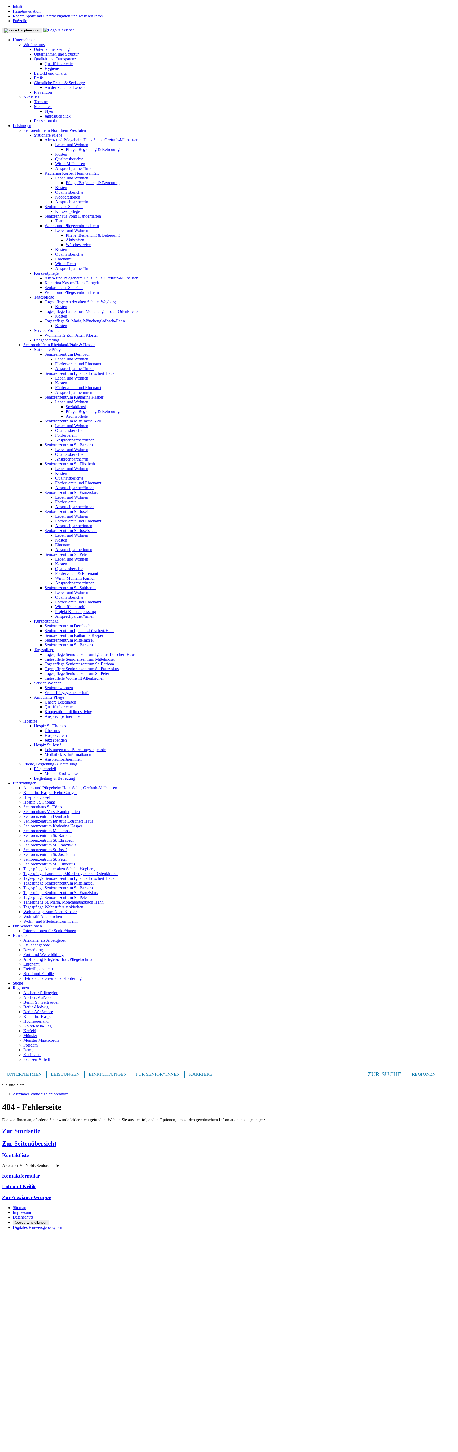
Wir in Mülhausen (70, 163)
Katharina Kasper (38, 1016)
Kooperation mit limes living (68, 711)
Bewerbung (33, 950)
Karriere (20, 935)
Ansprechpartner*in (71, 202)
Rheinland (32, 1054)
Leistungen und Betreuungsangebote (75, 749)
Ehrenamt (63, 259)
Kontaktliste (15, 1155)
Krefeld (29, 1031)
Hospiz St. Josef (47, 745)
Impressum (22, 1212)
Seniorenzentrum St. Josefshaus (71, 530)
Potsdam (30, 1045)
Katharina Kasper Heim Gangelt (72, 173)
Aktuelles (31, 97)
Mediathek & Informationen (68, 754)
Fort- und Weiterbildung (43, 954)
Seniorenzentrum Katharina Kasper (74, 397)
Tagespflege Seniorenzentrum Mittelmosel (80, 659)
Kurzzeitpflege (67, 211)
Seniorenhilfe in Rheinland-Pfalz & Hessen (59, 344)
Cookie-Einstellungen (31, 1222)
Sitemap (19, 1207)
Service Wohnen (47, 330)
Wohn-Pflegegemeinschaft (67, 692)
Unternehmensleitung (52, 49)
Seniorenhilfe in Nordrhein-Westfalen (54, 130)
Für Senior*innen (27, 926)
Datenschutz (23, 1217)
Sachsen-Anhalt (36, 1059)
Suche (18, 983)
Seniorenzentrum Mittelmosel (69, 640)
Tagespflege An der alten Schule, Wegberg (80, 302)
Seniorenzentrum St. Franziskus (71, 492)
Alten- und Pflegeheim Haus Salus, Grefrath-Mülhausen (91, 140)
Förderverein (66, 435)
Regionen (21, 988)
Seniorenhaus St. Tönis (64, 206)
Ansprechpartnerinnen (73, 392)
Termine (41, 102)
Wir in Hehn (65, 263)
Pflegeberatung (46, 340)
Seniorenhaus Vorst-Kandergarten (73, 216)
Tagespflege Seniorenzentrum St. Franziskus (82, 668)
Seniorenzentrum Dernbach (67, 354)
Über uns (52, 730)
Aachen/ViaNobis (38, 997)
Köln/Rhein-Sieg (37, 1026)
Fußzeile (20, 21)
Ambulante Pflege (49, 697)
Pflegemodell (45, 768)
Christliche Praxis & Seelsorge (59, 82)
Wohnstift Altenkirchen (42, 916)
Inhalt (17, 6)
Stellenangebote (36, 945)
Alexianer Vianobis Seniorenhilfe (40, 1094)
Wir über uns (34, 44)
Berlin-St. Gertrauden (41, 1002)
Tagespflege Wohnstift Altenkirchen (74, 678)
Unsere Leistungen (60, 702)
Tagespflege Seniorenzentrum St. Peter (77, 673)
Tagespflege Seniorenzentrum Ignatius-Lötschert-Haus (90, 654)
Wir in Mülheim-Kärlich (75, 578)
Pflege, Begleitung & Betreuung (93, 149)
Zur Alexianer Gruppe (26, 1197)
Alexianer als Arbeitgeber (44, 940)
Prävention (43, 92)
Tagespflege (44, 297)
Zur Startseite (21, 1131)
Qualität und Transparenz (55, 59)
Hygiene (52, 68)
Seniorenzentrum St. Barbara (69, 445)
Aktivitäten (75, 240)
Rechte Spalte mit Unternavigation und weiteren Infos (58, 16)
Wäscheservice (78, 244)
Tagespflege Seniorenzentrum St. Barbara (79, 664)
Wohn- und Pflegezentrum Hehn (72, 225)
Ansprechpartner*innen (74, 168)
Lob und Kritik (19, 1186)
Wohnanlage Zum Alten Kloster (71, 335)
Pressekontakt (45, 121)
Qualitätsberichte (59, 63)
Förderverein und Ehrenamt (78, 364)
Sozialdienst (76, 406)
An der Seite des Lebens (65, 87)
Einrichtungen (24, 783)
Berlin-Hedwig (36, 1007)
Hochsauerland (36, 1021)
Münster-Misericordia (41, 1040)
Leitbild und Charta (50, 73)
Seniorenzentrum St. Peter (66, 554)
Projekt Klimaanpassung (75, 611)
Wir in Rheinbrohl (70, 607)
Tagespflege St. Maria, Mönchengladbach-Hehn (85, 321)
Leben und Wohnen (71, 144)
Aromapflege (77, 416)
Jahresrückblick (58, 116)
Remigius (31, 1050)
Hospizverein (56, 735)
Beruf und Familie (38, 973)
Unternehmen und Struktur (56, 54)
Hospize (30, 721)
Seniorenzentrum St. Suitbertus (70, 587)
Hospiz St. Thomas (50, 726)
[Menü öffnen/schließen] (22, 30)
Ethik (38, 78)
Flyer (49, 111)
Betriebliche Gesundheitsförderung (52, 978)
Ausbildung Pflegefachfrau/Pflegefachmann (59, 959)
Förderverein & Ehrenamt (76, 573)
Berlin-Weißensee (38, 1011)
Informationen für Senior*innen (49, 930)
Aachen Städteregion (40, 992)
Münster (30, 1035)
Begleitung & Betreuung (54, 778)
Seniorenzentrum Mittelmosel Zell (73, 421)
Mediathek (43, 106)
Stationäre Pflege (48, 135)
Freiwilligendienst (38, 969)
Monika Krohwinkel (62, 773)
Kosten (61, 154)
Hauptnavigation (27, 11)
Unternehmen (24, 40)
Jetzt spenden (56, 740)
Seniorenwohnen (59, 688)
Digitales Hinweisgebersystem (38, 1227)
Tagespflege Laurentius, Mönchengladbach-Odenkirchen (92, 311)
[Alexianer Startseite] (58, 30)
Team (59, 221)
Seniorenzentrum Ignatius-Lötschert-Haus (79, 373)
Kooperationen (67, 197)
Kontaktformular (21, 1176)
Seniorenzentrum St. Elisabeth (70, 464)
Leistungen (22, 125)
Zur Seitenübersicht (29, 1143)
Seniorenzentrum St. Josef (66, 511)
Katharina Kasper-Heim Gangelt (72, 283)
